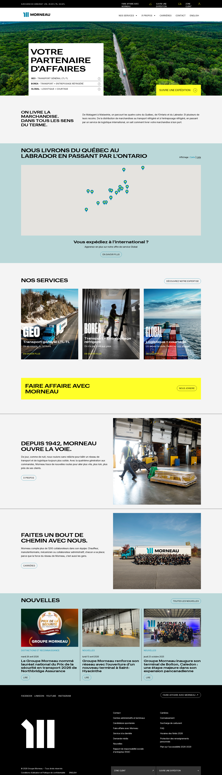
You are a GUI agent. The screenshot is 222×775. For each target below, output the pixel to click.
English (194, 15)
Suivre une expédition (161, 4)
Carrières (166, 15)
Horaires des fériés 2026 (171, 733)
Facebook (26, 696)
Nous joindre (187, 388)
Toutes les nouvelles (186, 601)
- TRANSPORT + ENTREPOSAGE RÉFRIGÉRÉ (57, 83)
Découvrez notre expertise (182, 281)
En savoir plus (111, 254)
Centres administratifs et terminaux (129, 718)
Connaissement (167, 718)
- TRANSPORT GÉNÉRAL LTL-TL (49, 78)
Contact (181, 15)
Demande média (120, 738)
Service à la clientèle (122, 733)
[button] (120, 187)
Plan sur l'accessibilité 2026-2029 (175, 746)
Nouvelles (117, 743)
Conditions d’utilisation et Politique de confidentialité (43, 773)
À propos (147, 15)
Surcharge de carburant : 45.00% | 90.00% (43, 4)
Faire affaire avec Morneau (130, 4)
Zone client (189, 4)
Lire (25, 677)
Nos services (127, 15)
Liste (199, 157)
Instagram (64, 696)
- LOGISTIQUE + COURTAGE (49, 89)
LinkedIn (39, 696)
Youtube (51, 696)
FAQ (162, 728)
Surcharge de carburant (171, 723)
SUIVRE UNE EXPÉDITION (170, 770)
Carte (192, 157)
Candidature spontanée (124, 723)
